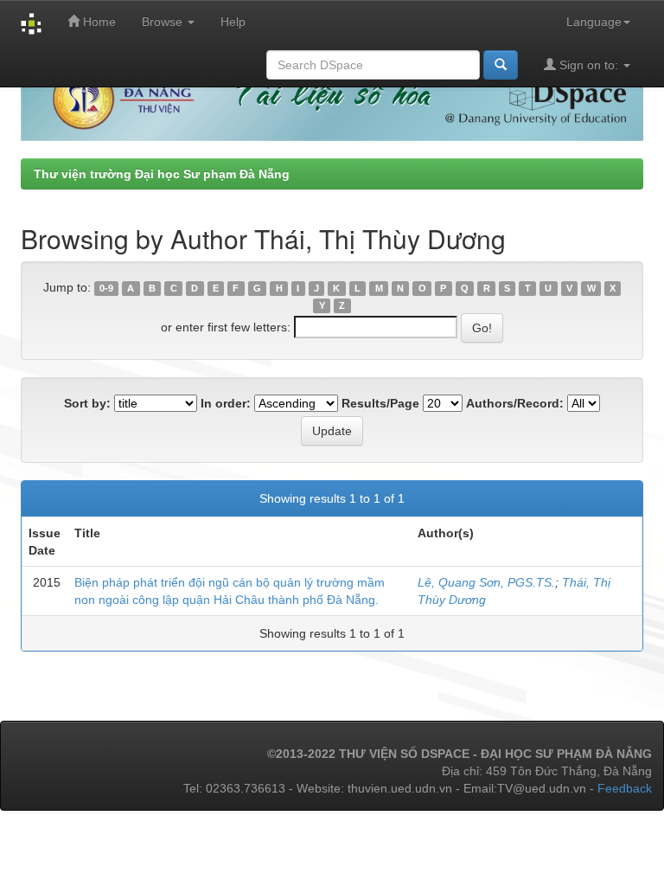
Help (233, 22)
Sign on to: (589, 65)
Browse (164, 22)
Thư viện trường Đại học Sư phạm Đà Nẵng (162, 174)
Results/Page (380, 403)
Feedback (624, 788)
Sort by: (87, 403)
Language (594, 22)
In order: (226, 403)
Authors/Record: (515, 403)
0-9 (106, 288)
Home (98, 22)
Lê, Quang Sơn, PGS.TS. (486, 582)
